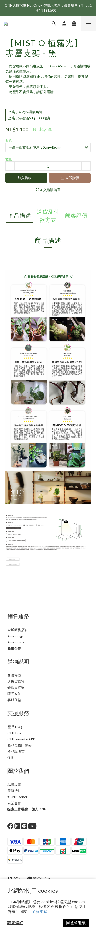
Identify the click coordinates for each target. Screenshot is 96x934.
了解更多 (40, 911)
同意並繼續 (76, 922)
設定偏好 (15, 922)
